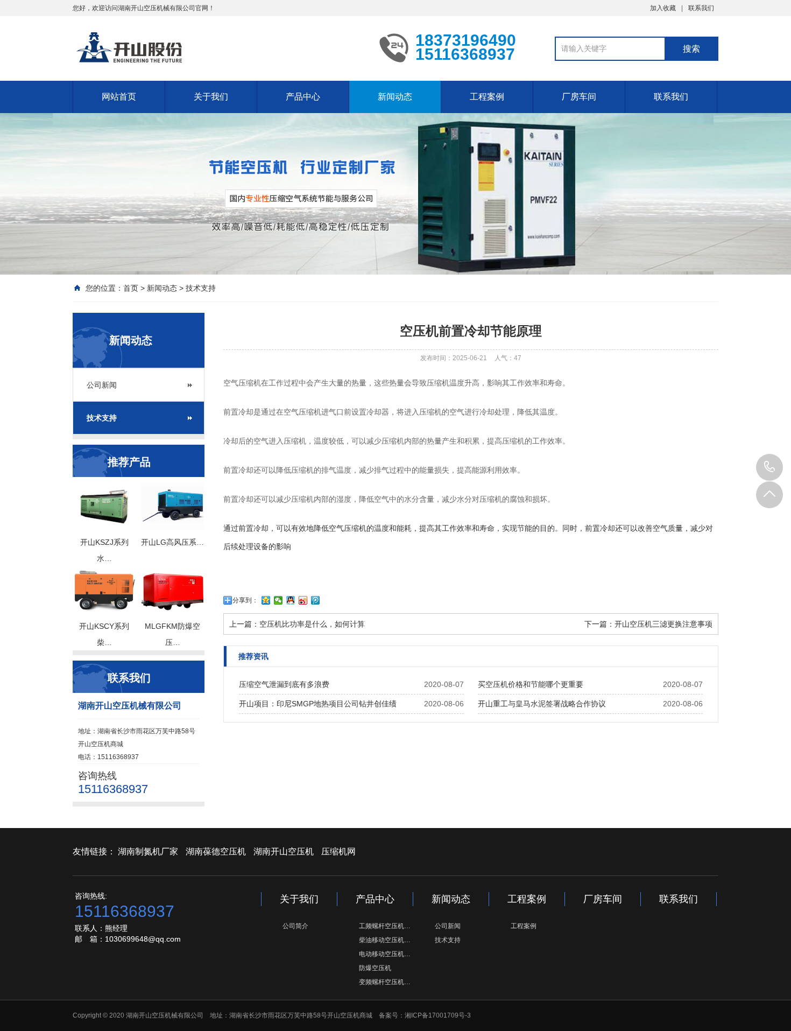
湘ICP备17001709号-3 (438, 1015)
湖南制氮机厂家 (148, 851)
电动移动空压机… (385, 954)
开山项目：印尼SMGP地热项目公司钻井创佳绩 (318, 703)
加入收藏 (663, 8)
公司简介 (295, 926)
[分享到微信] (278, 600)
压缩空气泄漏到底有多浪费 (284, 684)
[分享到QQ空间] (266, 600)
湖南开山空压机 (283, 851)
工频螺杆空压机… (385, 926)
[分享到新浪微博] (303, 600)
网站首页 (119, 96)
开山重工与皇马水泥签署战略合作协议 (542, 703)
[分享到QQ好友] (290, 600)
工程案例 (487, 96)
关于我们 (211, 96)
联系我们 (701, 8)
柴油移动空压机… (385, 940)
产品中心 (303, 96)
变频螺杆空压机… (385, 982)
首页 (130, 288)
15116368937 (769, 467)
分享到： (245, 600)
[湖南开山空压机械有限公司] (218, 47)
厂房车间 (579, 96)
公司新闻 (102, 385)
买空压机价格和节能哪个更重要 (530, 684)
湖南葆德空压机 (216, 851)
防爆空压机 (375, 968)
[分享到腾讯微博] (315, 600)
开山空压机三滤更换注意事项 (663, 624)
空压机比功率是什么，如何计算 (312, 624)
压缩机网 (338, 851)
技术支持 (201, 288)
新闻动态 (395, 96)
